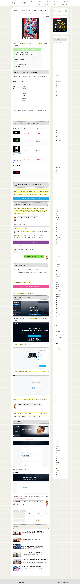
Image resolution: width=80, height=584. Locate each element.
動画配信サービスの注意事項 (19, 59)
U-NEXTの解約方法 (18, 66)
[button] (43, 14)
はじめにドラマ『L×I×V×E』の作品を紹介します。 (23, 52)
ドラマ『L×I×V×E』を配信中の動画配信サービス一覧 (23, 54)
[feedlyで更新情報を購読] (36, 520)
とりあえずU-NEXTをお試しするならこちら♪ (31, 198)
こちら (21, 399)
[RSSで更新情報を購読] (38, 520)
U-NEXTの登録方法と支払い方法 (20, 64)
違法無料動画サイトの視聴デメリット (21, 61)
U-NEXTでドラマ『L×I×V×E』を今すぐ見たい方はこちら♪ (31, 242)
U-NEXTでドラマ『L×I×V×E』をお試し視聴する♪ (31, 286)
